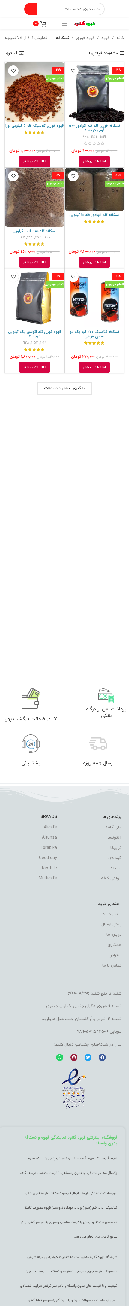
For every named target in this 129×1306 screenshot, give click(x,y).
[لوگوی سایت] (85, 23)
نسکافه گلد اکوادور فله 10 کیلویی (94, 215)
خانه (120, 38)
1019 (103, 137)
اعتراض (115, 955)
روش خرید (112, 914)
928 (86, 137)
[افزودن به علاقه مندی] (73, 70)
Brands (48, 817)
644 (30, 237)
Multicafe (48, 878)
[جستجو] (30, 9)
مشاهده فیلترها (103, 53)
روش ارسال (111, 924)
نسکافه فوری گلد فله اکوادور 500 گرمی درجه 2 (94, 128)
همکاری (115, 945)
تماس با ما (112, 965)
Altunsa (49, 837)
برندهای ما (112, 817)
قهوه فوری (85, 38)
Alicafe (50, 827)
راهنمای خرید (110, 904)
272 (38, 237)
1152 (94, 137)
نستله (116, 868)
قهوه (105, 38)
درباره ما (114, 934)
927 (22, 237)
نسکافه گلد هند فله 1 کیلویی (34, 231)
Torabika (48, 848)
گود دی (115, 858)
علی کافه (113, 827)
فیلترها (11, 53)
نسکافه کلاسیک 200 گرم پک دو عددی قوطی (94, 334)
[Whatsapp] (59, 1057)
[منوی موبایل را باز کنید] (64, 24)
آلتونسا (115, 837)
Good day (48, 858)
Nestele (49, 868)
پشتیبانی (30, 763)
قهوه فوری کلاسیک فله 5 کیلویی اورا (34, 126)
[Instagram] (73, 1057)
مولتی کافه (111, 878)
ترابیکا (116, 848)
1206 (47, 237)
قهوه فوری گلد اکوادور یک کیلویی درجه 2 (34, 334)
